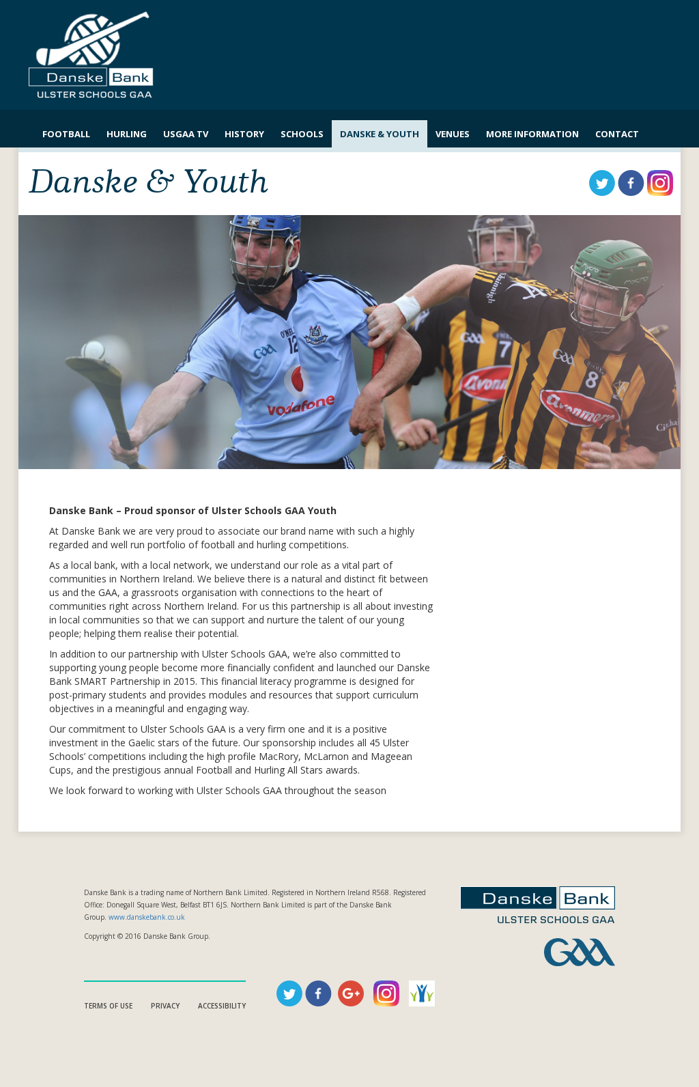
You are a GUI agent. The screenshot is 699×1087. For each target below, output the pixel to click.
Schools (302, 134)
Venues (453, 134)
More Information (532, 134)
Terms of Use (108, 1006)
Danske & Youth (379, 134)
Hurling (126, 134)
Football (66, 134)
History (244, 134)
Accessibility (222, 1006)
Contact (617, 134)
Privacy (165, 1006)
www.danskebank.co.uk (147, 917)
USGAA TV (185, 134)
